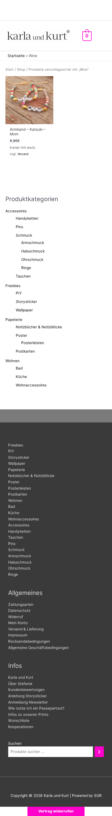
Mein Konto (18, 623)
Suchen (14, 743)
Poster (21, 335)
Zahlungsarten (20, 604)
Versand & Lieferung (25, 629)
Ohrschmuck (32, 259)
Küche (21, 376)
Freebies (12, 286)
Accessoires (16, 211)
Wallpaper (24, 310)
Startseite (16, 55)
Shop (21, 69)
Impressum (17, 635)
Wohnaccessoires (31, 385)
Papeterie (13, 319)
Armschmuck (32, 242)
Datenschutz (19, 610)
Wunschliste (18, 720)
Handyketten (27, 218)
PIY (19, 293)
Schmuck (24, 235)
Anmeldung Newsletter (28, 702)
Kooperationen (20, 727)
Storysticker (26, 301)
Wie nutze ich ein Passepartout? (36, 708)
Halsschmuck (33, 251)
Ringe (26, 268)
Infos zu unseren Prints (28, 714)
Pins (19, 227)
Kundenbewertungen (26, 689)
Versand (23, 154)
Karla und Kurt (20, 677)
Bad (19, 368)
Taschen (23, 276)
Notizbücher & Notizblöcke (39, 327)
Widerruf (15, 617)
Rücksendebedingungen (29, 641)
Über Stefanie (20, 683)
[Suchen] (99, 751)
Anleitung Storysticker (27, 696)
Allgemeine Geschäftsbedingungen (38, 647)
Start (9, 69)
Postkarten (25, 351)
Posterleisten (32, 343)
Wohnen (12, 361)
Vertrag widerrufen (56, 811)
